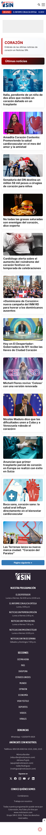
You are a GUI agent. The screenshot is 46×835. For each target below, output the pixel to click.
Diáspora (23, 671)
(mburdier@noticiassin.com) (22, 757)
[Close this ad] (44, 820)
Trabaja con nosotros (23, 801)
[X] (11, 778)
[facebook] (15, 778)
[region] (23, 828)
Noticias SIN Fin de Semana (23, 638)
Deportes (23, 707)
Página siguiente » (23, 562)
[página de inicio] (7, 4)
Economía (23, 695)
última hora (23, 659)
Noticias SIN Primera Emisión (23, 612)
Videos (23, 712)
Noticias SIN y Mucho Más (23, 621)
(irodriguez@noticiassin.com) (23, 768)
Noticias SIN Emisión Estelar (23, 629)
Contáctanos (23, 795)
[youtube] (24, 778)
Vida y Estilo (23, 701)
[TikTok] (28, 778)
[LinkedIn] (33, 778)
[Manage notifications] (40, 829)
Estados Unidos (23, 677)
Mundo (23, 683)
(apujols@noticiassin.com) (21, 763)
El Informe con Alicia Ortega (23, 603)
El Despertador (23, 594)
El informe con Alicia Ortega (25, 12)
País (23, 665)
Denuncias (23, 730)
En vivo (6, 12)
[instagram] (20, 778)
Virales (23, 718)
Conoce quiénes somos (23, 789)
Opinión (23, 689)
